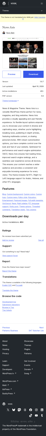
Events (27, 365)
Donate (28, 369)
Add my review (8, 240)
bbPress (7, 389)
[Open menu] (42, 3)
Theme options (25, 206)
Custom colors (29, 194)
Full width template (35, 200)
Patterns (28, 353)
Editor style (22, 197)
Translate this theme (10, 290)
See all (41, 240)
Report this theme (9, 271)
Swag (27, 373)
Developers (7, 369)
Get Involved (30, 361)
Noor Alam (10, 33)
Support (5, 365)
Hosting (5, 349)
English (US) (7, 285)
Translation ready (18, 210)
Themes (5, 11)
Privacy (5, 353)
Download (33, 74)
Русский (19, 285)
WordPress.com (10, 381)
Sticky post (13, 206)
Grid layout (6, 203)
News (14, 203)
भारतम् (10, 404)
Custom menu (12, 197)
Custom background (15, 194)
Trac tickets (7, 310)
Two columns (31, 210)
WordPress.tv (9, 373)
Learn (4, 361)
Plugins (27, 349)
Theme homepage (9, 101)
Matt (5, 385)
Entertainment (7, 200)
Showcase (28, 341)
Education (32, 197)
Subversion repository (11, 305)
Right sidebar (22, 203)
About (5, 341)
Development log (9, 302)
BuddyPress (8, 393)
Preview (11, 74)
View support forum (10, 256)
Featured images (20, 200)
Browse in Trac (8, 307)
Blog (4, 194)
